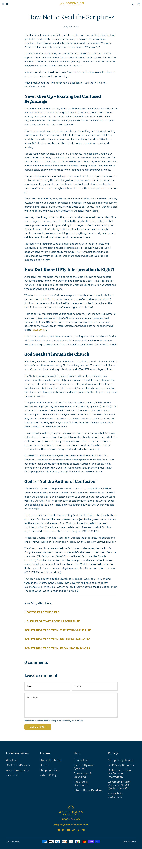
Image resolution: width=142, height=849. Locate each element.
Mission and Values (18, 765)
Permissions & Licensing (82, 775)
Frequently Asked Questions (84, 767)
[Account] (133, 4)
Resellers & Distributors (81, 783)
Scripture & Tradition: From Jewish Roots (57, 648)
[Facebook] (58, 830)
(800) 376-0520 (71, 818)
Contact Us (81, 760)
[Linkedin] (83, 830)
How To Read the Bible (41, 612)
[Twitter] (78, 830)
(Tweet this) (39, 329)
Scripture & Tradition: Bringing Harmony (57, 639)
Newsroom (12, 775)
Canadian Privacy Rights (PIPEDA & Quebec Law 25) (119, 785)
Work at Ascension (17, 770)
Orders (44, 765)
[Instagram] (63, 830)
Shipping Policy (49, 770)
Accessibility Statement (115, 795)
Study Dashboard (51, 760)
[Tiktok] (73, 830)
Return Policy (48, 775)
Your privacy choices (120, 760)
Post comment (38, 726)
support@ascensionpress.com (71, 824)
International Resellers (88, 790)
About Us (11, 760)
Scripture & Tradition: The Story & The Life (57, 630)
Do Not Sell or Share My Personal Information (120, 773)
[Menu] (3, 4)
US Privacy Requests (121, 765)
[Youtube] (68, 830)
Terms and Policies (129, 842)
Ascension (15, 842)
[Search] (7, 4)
